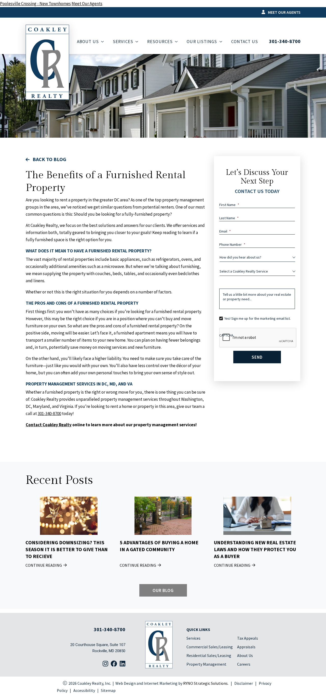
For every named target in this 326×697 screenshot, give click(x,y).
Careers (243, 664)
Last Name (229, 218)
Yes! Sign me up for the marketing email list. (257, 318)
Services (193, 638)
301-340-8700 (285, 41)
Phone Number (232, 244)
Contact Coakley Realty (49, 425)
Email (225, 231)
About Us (245, 655)
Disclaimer (243, 683)
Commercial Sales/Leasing (209, 646)
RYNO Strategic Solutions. (205, 683)
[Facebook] (114, 664)
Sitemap (108, 690)
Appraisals (246, 646)
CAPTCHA (226, 335)
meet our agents (284, 12)
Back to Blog (49, 159)
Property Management (206, 664)
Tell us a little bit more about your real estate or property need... (257, 296)
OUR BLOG (162, 590)
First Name (229, 204)
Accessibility (84, 690)
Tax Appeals (247, 638)
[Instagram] (105, 664)
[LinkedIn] (122, 664)
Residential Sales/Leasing (208, 655)
